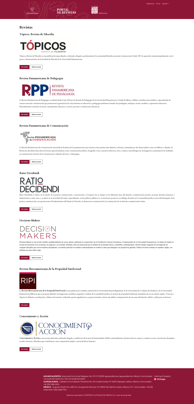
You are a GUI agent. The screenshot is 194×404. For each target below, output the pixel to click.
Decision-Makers (29, 220)
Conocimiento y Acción (33, 316)
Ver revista (24, 67)
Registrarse (150, 4)
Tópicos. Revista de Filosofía (36, 34)
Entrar (158, 4)
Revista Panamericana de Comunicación (43, 126)
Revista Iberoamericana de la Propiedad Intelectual (50, 269)
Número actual (36, 67)
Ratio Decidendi (29, 173)
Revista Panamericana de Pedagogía (41, 78)
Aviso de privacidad (123, 395)
